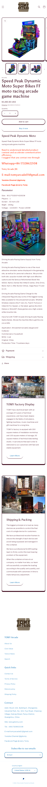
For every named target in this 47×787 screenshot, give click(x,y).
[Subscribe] (39, 755)
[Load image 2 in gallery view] (23, 68)
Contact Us (9, 674)
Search (7, 659)
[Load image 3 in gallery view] (35, 68)
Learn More (15, 456)
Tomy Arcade (20, 783)
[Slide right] (44, 69)
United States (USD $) (22, 770)
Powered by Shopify (29, 783)
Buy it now (23, 128)
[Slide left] (2, 69)
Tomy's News (10, 654)
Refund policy (10, 689)
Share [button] (6, 363)
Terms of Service (11, 679)
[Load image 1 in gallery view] (11, 68)
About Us (8, 643)
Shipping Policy (10, 694)
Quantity (5, 108)
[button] (2, 6)
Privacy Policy (10, 684)
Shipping (4, 105)
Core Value (9, 649)
